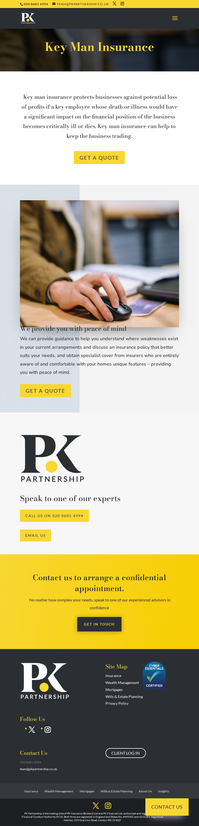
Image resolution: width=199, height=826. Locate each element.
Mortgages (114, 689)
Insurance (113, 675)
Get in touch (99, 624)
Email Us (35, 535)
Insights (163, 791)
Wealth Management (122, 682)
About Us (145, 791)
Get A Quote (99, 157)
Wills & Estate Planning (124, 696)
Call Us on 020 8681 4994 (54, 516)
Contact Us (167, 807)
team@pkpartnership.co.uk (38, 769)
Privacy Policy (117, 703)
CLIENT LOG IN (125, 752)
